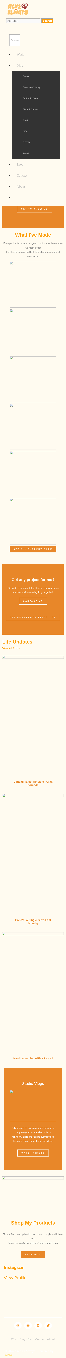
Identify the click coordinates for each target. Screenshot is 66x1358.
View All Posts (11, 648)
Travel (26, 153)
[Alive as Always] (17, 16)
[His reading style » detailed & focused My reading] (33, 1291)
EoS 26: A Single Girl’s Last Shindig (33, 922)
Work (20, 54)
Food (25, 120)
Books (26, 76)
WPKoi (9, 1354)
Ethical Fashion (30, 98)
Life (25, 131)
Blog (20, 65)
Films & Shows (30, 109)
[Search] (7, 29)
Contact (22, 175)
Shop (20, 164)
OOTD (26, 142)
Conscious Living (31, 87)
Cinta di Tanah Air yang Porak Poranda (33, 783)
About (21, 186)
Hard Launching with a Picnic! (33, 1058)
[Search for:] (23, 20)
